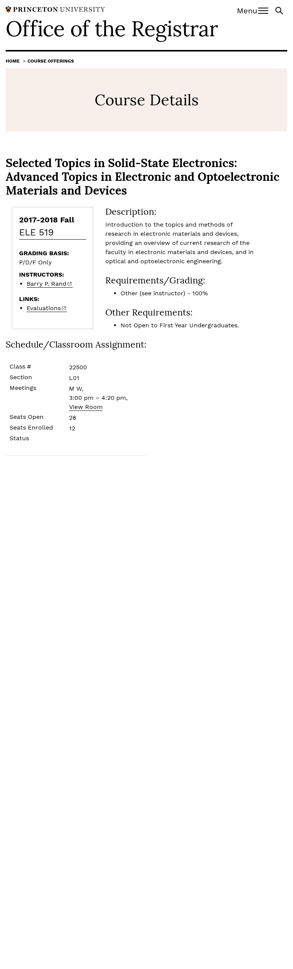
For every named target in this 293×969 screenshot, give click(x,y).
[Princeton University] (55, 9)
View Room (86, 406)
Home (13, 61)
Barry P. (46, 283)
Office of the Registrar (112, 28)
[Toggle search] (280, 10)
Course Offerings (50, 61)
